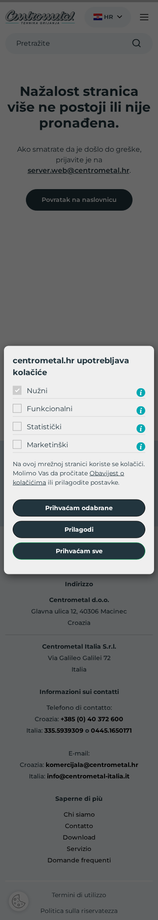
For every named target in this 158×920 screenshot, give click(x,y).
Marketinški (47, 444)
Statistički (44, 426)
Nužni (37, 390)
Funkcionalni (49, 408)
